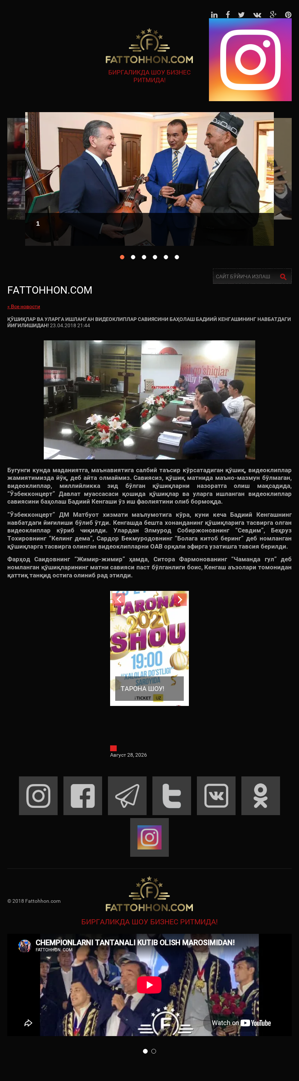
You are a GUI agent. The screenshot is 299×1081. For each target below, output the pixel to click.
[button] (145, 1051)
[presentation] (118, 599)
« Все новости (23, 306)
